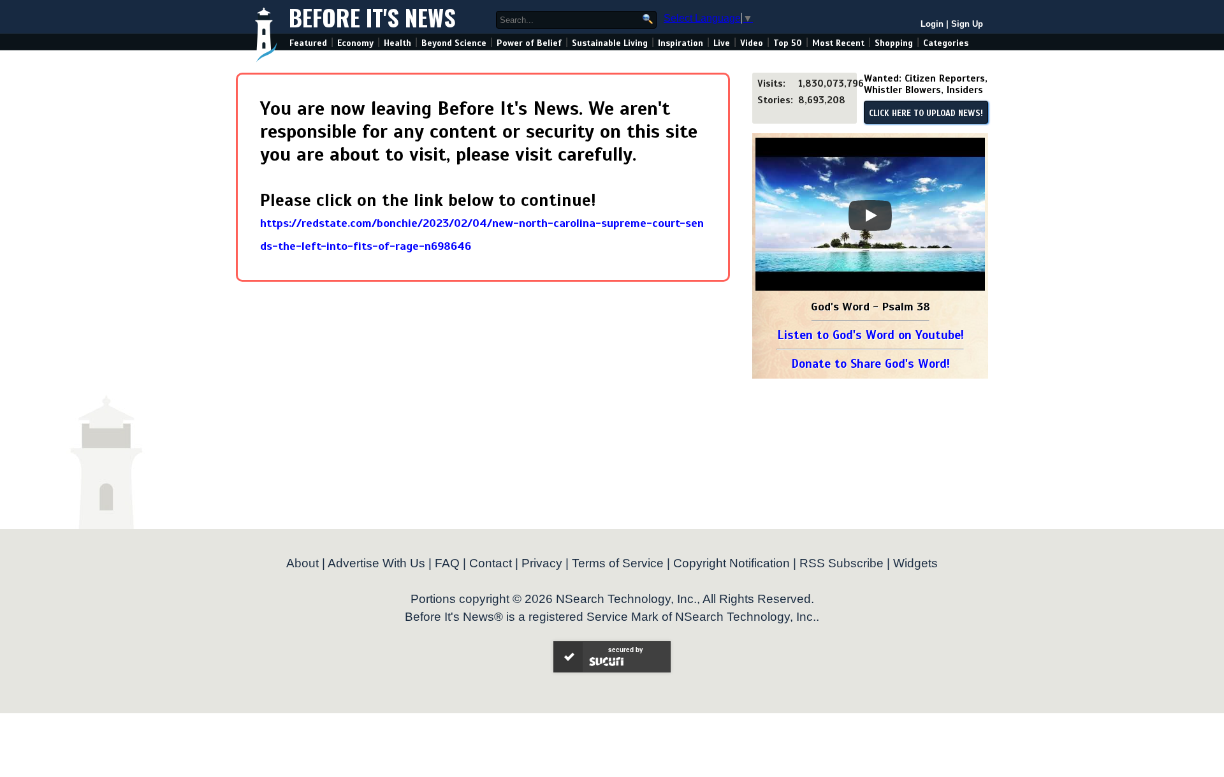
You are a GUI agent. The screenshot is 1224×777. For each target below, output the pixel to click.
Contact (490, 563)
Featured (308, 43)
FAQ (447, 563)
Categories (945, 43)
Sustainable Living (610, 43)
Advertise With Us (376, 563)
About (302, 563)
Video (751, 43)
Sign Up (967, 24)
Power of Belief (529, 43)
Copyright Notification (731, 563)
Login (932, 24)
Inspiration (680, 43)
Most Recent (838, 43)
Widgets (915, 563)
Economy (355, 43)
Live (721, 43)
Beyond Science (453, 43)
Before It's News (372, 17)
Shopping (894, 43)
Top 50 (787, 43)
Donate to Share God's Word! (870, 363)
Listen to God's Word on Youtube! (870, 335)
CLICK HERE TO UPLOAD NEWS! (926, 113)
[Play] (870, 215)
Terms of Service (618, 563)
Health (397, 43)
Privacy (541, 563)
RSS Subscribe (841, 563)
